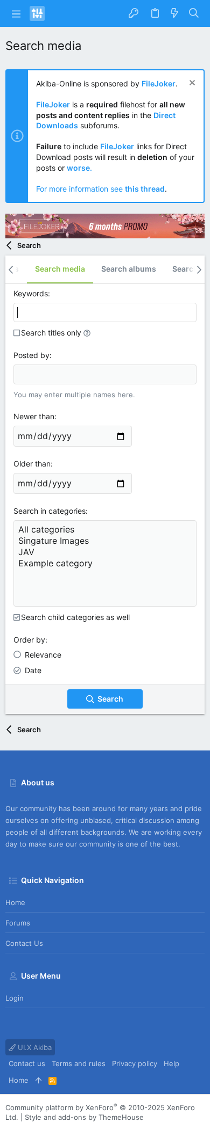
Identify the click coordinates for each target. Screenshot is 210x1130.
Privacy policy (134, 1063)
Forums (17, 922)
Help (171, 1063)
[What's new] (174, 13)
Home (15, 902)
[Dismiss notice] (190, 84)
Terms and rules (79, 1063)
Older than (32, 463)
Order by (29, 639)
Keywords (30, 293)
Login (14, 998)
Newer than (33, 416)
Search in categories (49, 510)
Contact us (24, 943)
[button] (16, 13)
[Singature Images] (105, 540)
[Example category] (105, 563)
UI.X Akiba (34, 1047)
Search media (60, 268)
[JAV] (105, 552)
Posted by (31, 355)
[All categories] (105, 529)
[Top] (38, 1080)
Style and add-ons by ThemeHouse (84, 1117)
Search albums (128, 268)
